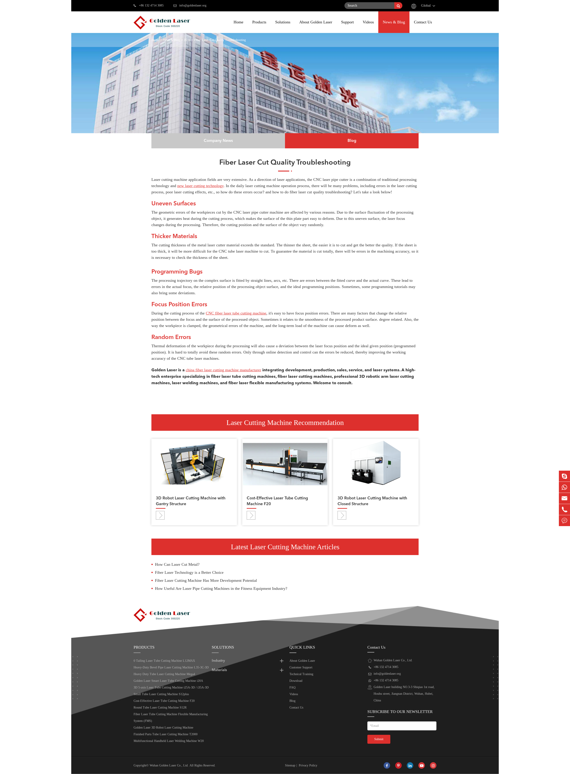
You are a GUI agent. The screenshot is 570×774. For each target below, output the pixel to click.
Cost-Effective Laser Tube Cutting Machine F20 (277, 501)
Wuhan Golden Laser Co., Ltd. (169, 765)
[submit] (398, 5)
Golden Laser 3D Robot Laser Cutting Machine (163, 727)
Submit (378, 739)
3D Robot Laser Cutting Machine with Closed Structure (372, 501)
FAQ (292, 687)
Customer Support (300, 667)
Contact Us (423, 22)
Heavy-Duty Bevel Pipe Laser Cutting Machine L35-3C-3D (171, 667)
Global (426, 5)
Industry (218, 661)
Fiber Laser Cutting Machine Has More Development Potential (206, 580)
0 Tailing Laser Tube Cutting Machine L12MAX (164, 660)
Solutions (282, 22)
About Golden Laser (315, 22)
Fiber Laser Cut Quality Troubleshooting (220, 40)
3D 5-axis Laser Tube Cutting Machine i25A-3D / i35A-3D (171, 687)
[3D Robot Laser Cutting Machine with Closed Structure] (376, 464)
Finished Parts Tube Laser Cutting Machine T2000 (165, 734)
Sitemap (290, 765)
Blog (187, 40)
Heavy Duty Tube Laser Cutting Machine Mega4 (164, 674)
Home (238, 22)
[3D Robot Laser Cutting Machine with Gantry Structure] (194, 464)
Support (347, 22)
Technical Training (301, 674)
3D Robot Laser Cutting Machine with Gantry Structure (191, 501)
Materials (219, 670)
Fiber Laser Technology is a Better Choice (189, 572)
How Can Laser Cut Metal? (177, 564)
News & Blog (394, 22)
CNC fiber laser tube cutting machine (236, 313)
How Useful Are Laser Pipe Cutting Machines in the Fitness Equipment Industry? (221, 588)
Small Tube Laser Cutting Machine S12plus (161, 694)
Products (259, 22)
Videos (368, 22)
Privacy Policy (308, 765)
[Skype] (564, 476)
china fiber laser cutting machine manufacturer (223, 370)
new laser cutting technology (200, 186)
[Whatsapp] (564, 487)
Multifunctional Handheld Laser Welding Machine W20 (169, 741)
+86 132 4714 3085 (151, 5)
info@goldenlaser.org (192, 5)
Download (295, 680)
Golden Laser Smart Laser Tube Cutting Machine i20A (168, 680)
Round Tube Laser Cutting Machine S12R (160, 707)
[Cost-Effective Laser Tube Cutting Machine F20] (285, 464)
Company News (218, 141)
